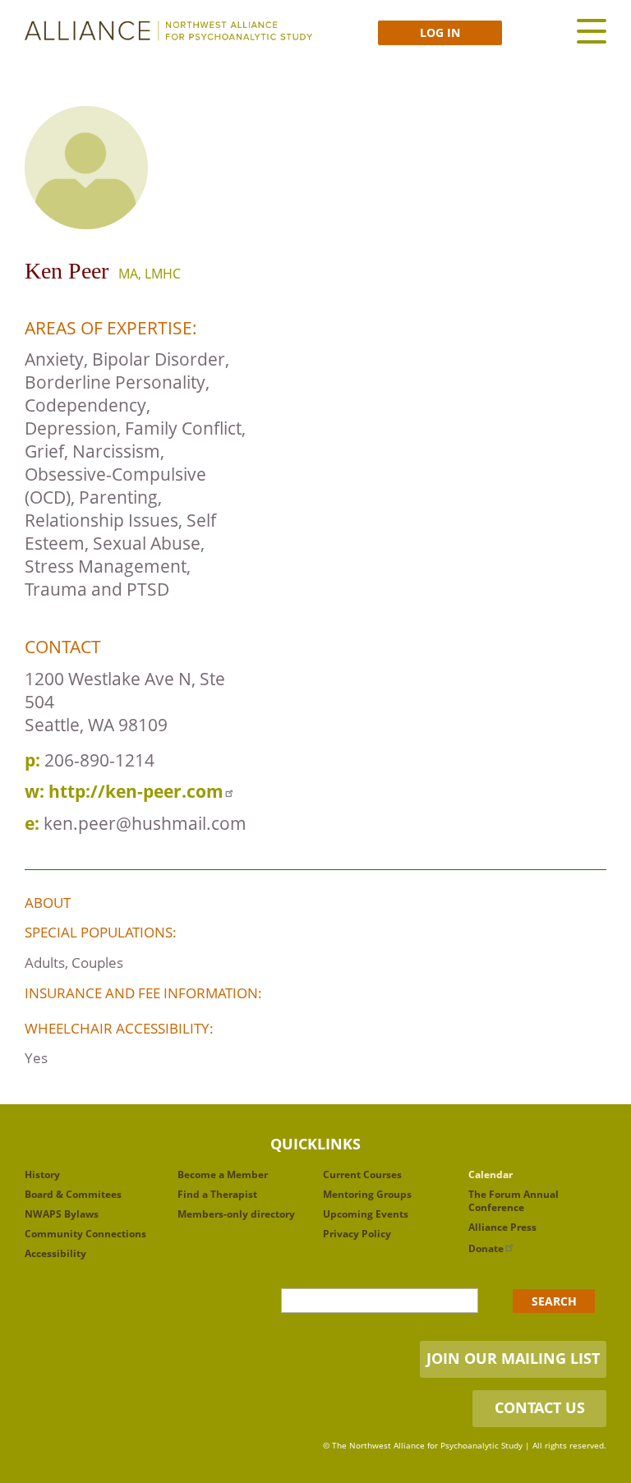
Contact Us (540, 1407)
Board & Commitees (73, 1194)
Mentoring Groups (367, 1194)
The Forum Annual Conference (513, 1200)
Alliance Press (502, 1227)
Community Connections (85, 1234)
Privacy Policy (357, 1234)
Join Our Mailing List (513, 1358)
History (42, 1174)
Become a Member (222, 1174)
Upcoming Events (365, 1214)
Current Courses (362, 1174)
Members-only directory (236, 1214)
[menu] (591, 30)
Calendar (490, 1174)
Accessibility (55, 1253)
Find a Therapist (217, 1194)
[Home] (168, 30)
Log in (440, 32)
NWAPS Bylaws (62, 1214)
